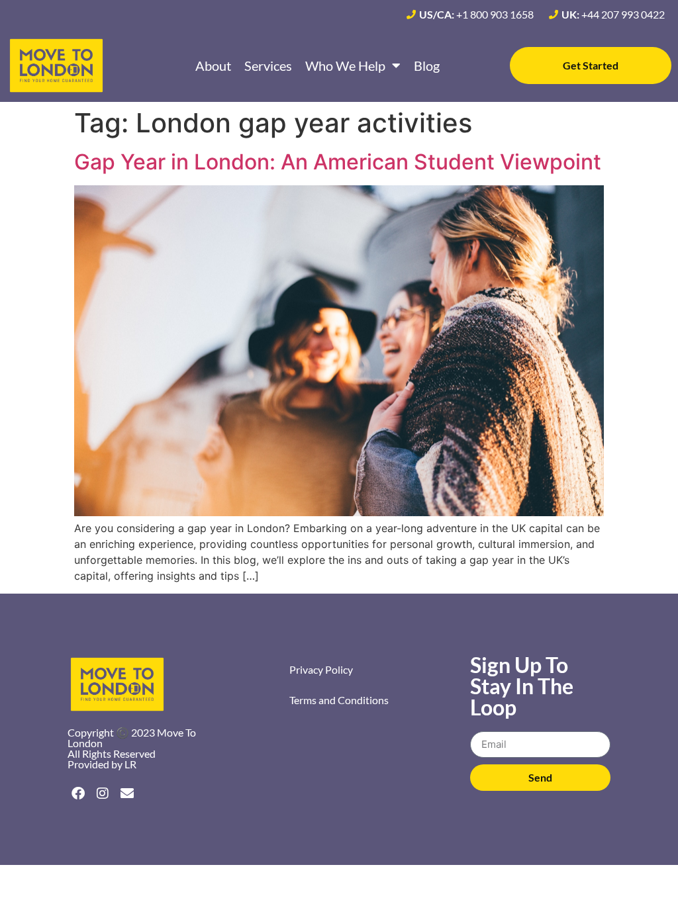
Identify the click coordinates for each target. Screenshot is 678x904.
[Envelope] (127, 793)
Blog (427, 65)
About (213, 65)
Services (268, 65)
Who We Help (345, 65)
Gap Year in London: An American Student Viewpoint (337, 162)
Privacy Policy (321, 669)
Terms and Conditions (339, 700)
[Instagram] (102, 793)
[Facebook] (78, 793)
